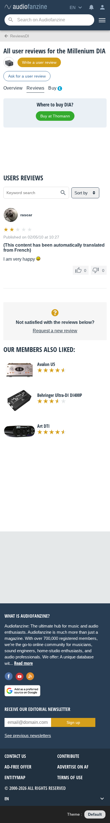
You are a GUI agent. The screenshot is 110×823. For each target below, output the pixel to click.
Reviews (35, 88)
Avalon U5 (46, 364)
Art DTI (43, 426)
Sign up (73, 722)
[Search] (10, 20)
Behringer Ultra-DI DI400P (59, 395)
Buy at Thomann (55, 116)
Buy (52, 88)
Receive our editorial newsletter (37, 709)
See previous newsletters (28, 735)
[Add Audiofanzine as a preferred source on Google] (22, 690)
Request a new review (55, 330)
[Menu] (102, 20)
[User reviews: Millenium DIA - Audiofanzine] (26, 7)
